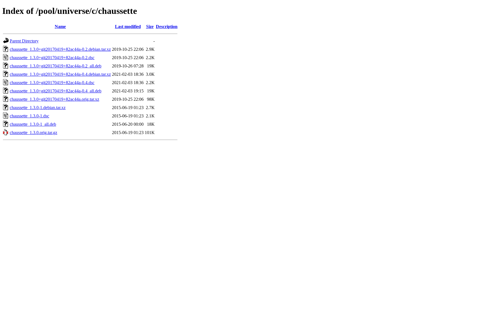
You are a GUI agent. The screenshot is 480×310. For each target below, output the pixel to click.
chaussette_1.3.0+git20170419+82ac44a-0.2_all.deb (55, 66)
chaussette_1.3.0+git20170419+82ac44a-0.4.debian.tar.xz (60, 74)
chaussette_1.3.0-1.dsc (29, 116)
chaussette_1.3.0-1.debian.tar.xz (38, 107)
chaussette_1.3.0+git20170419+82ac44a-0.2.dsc (52, 57)
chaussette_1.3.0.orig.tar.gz (33, 132)
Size (150, 26)
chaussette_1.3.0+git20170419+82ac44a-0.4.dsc (52, 82)
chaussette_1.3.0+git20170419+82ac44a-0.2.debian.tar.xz (60, 49)
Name (60, 26)
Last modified (128, 26)
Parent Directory (24, 41)
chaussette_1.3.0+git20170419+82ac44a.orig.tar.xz (54, 99)
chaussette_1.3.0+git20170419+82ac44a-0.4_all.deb (55, 91)
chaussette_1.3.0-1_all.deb (33, 124)
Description (167, 26)
